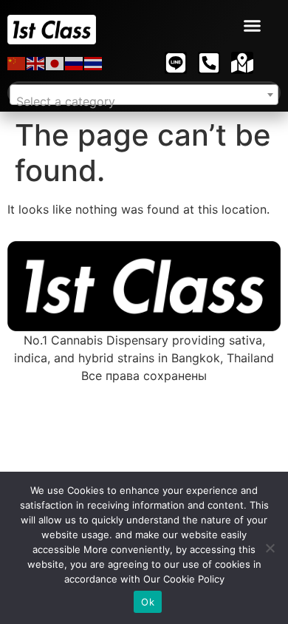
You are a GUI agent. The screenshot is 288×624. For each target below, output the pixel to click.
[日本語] (55, 62)
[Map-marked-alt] (242, 63)
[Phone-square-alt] (209, 63)
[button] (253, 26)
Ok (147, 602)
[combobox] (144, 94)
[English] (36, 62)
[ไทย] (93, 62)
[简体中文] (17, 62)
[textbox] (144, 101)
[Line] (176, 63)
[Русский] (74, 62)
